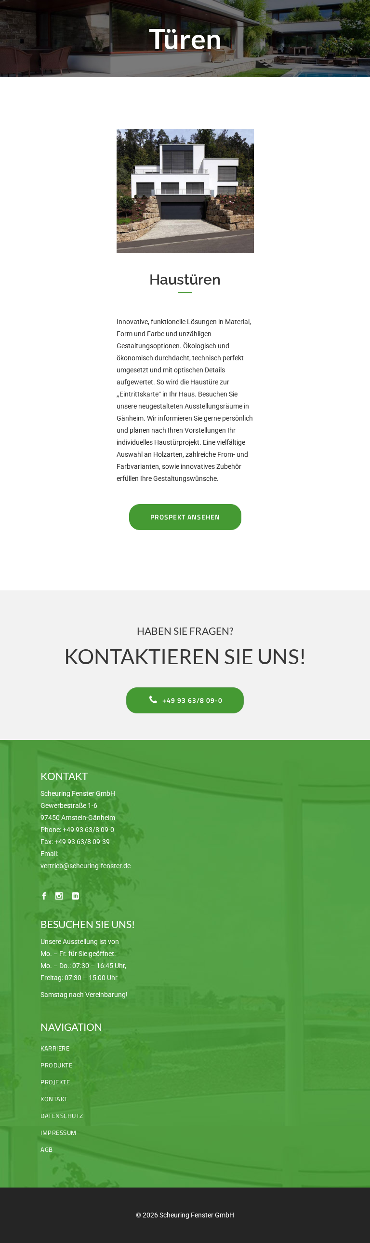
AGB (46, 1149)
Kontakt (54, 1099)
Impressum (58, 1132)
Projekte (55, 1082)
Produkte (56, 1065)
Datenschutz (61, 1115)
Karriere (54, 1048)
